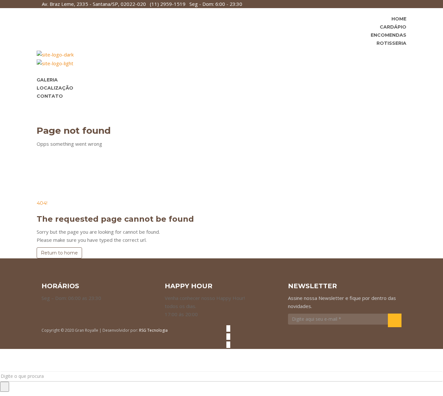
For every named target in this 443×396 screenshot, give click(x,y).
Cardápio (393, 27)
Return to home (59, 253)
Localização (55, 88)
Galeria (47, 80)
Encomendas (388, 35)
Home (398, 19)
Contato (50, 96)
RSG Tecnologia (153, 330)
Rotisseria (391, 43)
